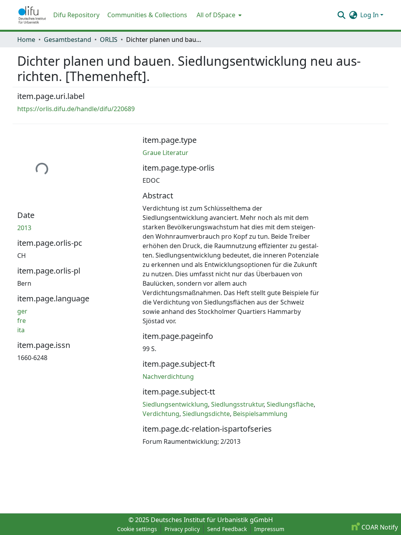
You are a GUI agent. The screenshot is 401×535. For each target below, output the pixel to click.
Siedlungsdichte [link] (206, 413)
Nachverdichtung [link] (168, 376)
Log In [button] (370, 15)
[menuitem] (218, 15)
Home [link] (26, 39)
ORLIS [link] (108, 39)
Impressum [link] (269, 529)
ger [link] (22, 311)
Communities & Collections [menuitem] (147, 15)
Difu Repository (76, 15)
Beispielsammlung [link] (260, 413)
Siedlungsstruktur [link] (237, 404)
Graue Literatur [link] (165, 152)
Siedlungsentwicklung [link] (175, 404)
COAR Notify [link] (379, 527)
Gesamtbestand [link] (67, 39)
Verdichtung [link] (161, 413)
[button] (32, 15)
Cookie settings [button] (137, 529)
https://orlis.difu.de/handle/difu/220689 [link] (76, 108)
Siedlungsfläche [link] (290, 404)
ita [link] (21, 330)
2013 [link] (24, 227)
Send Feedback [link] (227, 529)
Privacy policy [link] (182, 529)
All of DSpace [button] (216, 15)
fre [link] (21, 320)
